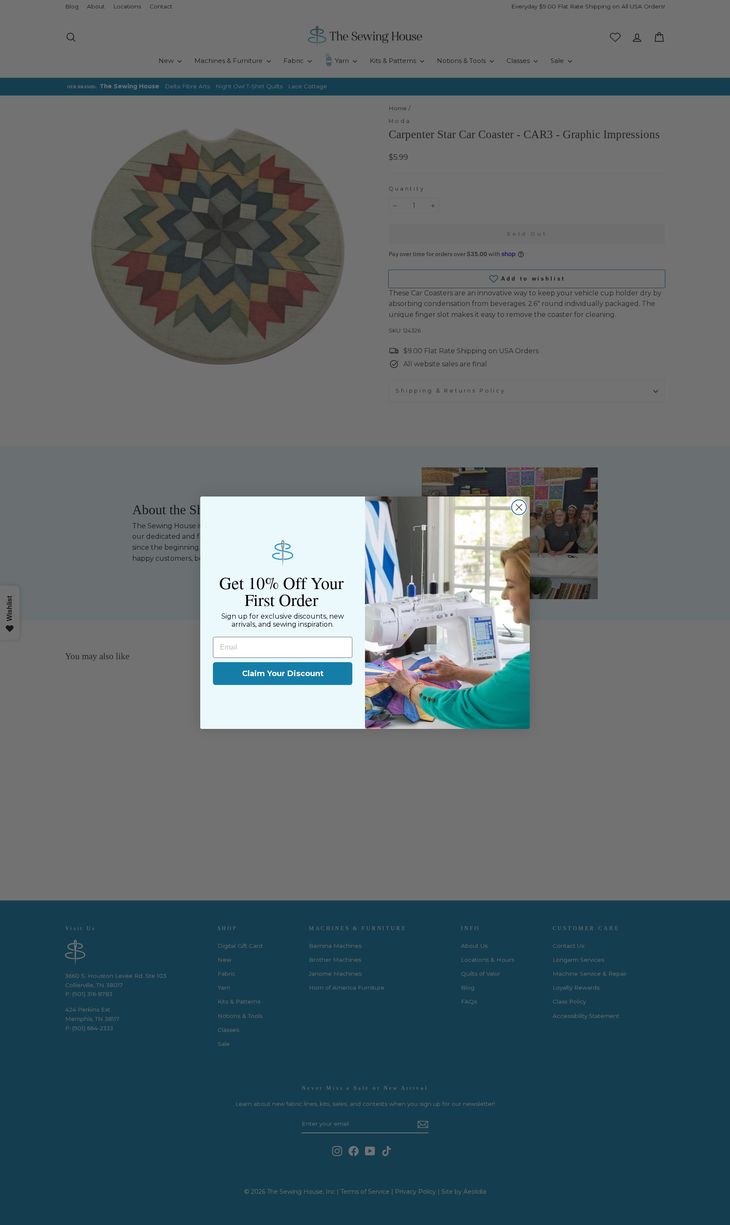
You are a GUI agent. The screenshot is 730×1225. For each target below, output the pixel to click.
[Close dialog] (519, 507)
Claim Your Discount (283, 673)
